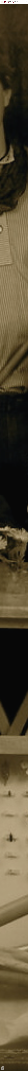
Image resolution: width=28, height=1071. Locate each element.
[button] (1, 2)
